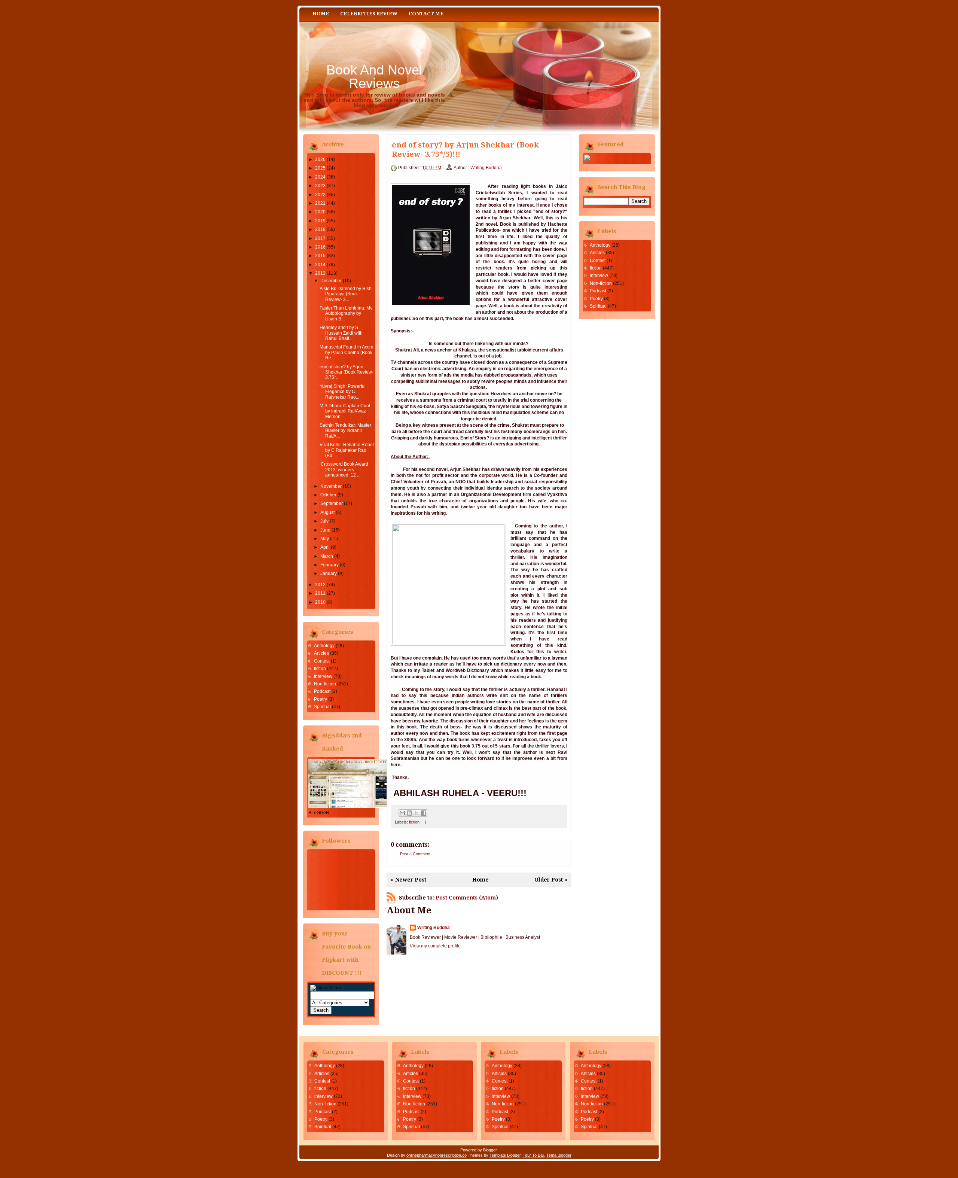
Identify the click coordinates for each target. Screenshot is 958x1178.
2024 (320, 177)
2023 (320, 185)
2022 (320, 194)
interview (323, 676)
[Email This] (402, 813)
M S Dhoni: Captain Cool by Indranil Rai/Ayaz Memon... (345, 411)
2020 (320, 211)
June (325, 530)
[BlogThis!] (409, 813)
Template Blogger (505, 1155)
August (327, 512)
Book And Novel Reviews (374, 76)
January (328, 573)
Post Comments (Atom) (467, 898)
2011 (320, 593)
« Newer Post (408, 880)
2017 (320, 238)
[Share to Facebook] (423, 813)
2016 (320, 247)
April (325, 547)
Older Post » (550, 880)
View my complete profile (435, 946)
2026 (320, 159)
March (326, 556)
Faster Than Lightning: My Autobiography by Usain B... (346, 313)
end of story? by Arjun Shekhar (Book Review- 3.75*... (346, 372)
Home (320, 13)
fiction (320, 668)
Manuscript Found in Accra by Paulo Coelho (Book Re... (346, 352)
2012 (320, 584)
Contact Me (426, 13)
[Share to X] (416, 813)
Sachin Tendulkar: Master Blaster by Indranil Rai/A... (345, 431)
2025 (320, 168)
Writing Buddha (486, 167)
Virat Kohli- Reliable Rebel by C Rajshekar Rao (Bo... (347, 450)
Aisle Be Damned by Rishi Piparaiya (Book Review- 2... (346, 294)
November (331, 486)
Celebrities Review (368, 13)
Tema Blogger (558, 1155)
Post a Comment (415, 854)
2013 (320, 273)
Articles (321, 653)
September (331, 503)
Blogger (490, 1150)
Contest (322, 661)
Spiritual (322, 706)
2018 (320, 229)
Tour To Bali (533, 1155)
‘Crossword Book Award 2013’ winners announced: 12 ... (344, 470)
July (324, 521)
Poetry (320, 699)
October (328, 494)
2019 (320, 220)
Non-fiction (325, 684)
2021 (320, 203)
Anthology (324, 645)
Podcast (322, 691)
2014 (320, 264)
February (329, 564)
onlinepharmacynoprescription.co (436, 1155)
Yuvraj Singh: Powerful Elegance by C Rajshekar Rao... (343, 392)
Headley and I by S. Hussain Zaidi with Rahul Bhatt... (341, 333)
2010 (320, 602)
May (324, 538)
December (331, 280)
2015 (320, 255)
